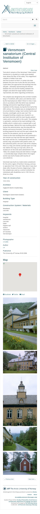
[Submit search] (37, 19)
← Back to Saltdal (9, 44)
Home (5, 32)
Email (23, 294)
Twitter (16, 294)
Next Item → (32, 479)
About (35, 494)
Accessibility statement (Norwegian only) (26, 497)
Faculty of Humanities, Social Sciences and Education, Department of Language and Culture (23, 500)
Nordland (12, 32)
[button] (33, 19)
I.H (4, 247)
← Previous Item (9, 479)
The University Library (31, 503)
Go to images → (31, 44)
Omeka (35, 492)
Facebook (8, 294)
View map (34, 70)
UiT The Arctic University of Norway (27, 504)
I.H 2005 (5, 242)
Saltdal (19, 32)
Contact (29, 494)
